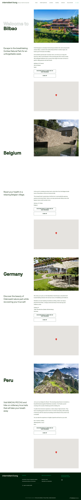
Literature (63, 2)
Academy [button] (57, 2)
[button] (37, 26)
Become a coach (45, 479)
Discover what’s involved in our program (45, 71)
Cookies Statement (52, 497)
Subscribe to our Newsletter (47, 481)
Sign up (45, 75)
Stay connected (70, 2)
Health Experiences (43, 2)
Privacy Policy (45, 497)
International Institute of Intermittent (29, 481)
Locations (51, 2)
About (36, 2)
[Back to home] (15, 2)
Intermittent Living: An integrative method (29, 479)
